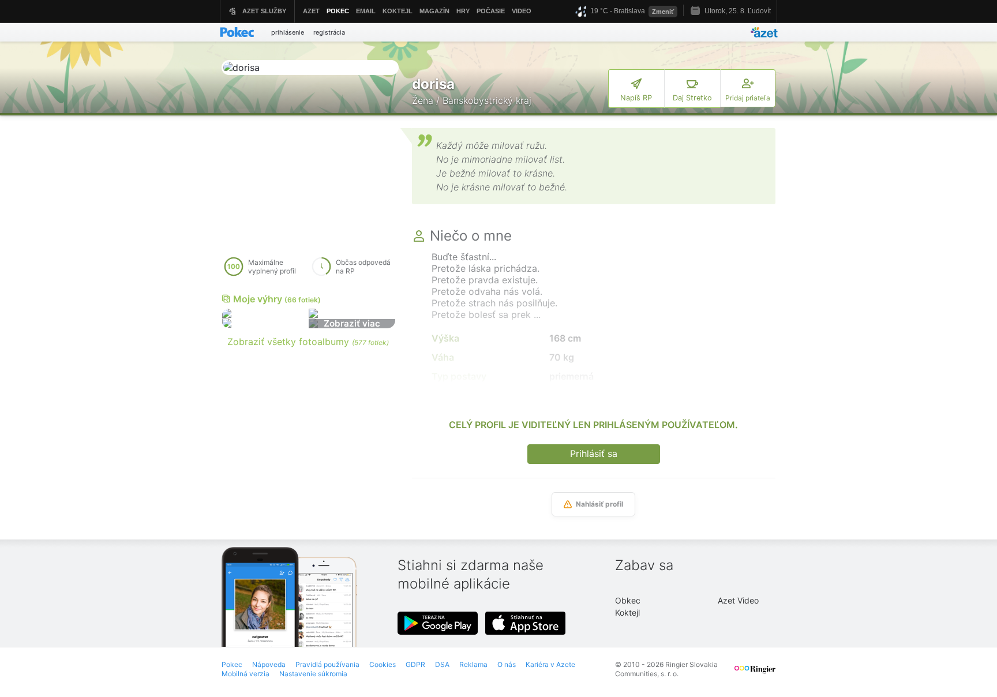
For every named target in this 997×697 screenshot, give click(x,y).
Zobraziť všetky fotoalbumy (308, 341)
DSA (442, 664)
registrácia (329, 32)
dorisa (433, 84)
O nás (506, 664)
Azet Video (738, 600)
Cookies (382, 664)
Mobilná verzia (245, 673)
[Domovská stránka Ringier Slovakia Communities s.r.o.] (754, 674)
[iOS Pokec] (525, 623)
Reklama (473, 664)
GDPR (415, 664)
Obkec (627, 600)
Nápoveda (269, 664)
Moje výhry (277, 299)
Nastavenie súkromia (313, 673)
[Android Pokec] (438, 623)
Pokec (232, 664)
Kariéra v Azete (550, 664)
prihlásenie (287, 32)
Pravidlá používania (327, 664)
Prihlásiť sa (593, 453)
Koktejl (627, 612)
